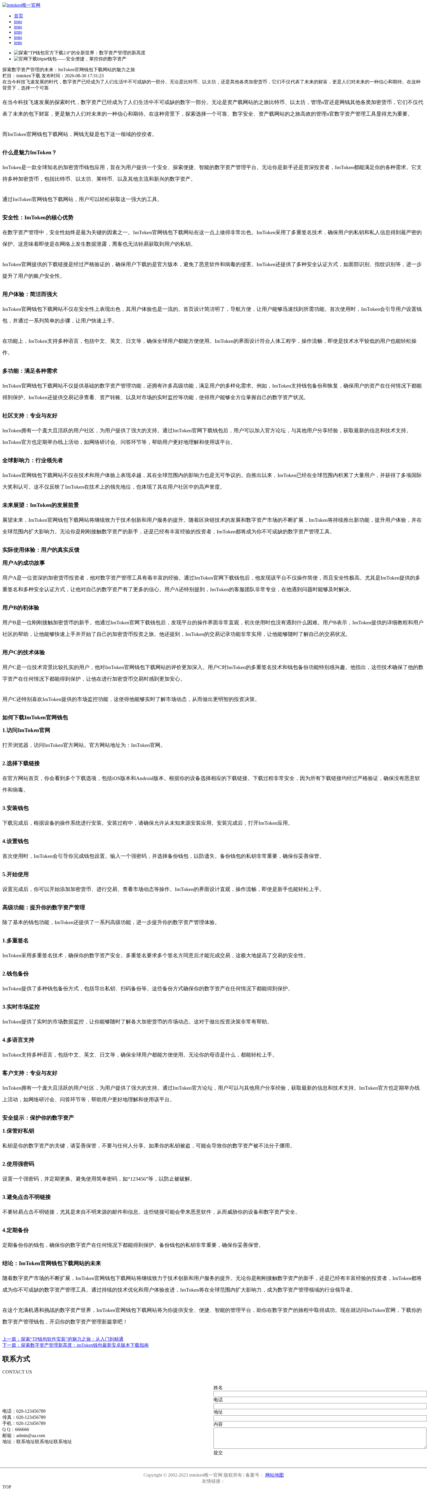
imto (18, 21)
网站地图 (274, 1475)
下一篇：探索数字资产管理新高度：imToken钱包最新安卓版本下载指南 (75, 1345)
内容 (218, 1424)
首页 (18, 15)
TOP (6, 1486)
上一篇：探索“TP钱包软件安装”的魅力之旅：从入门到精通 (62, 1339)
